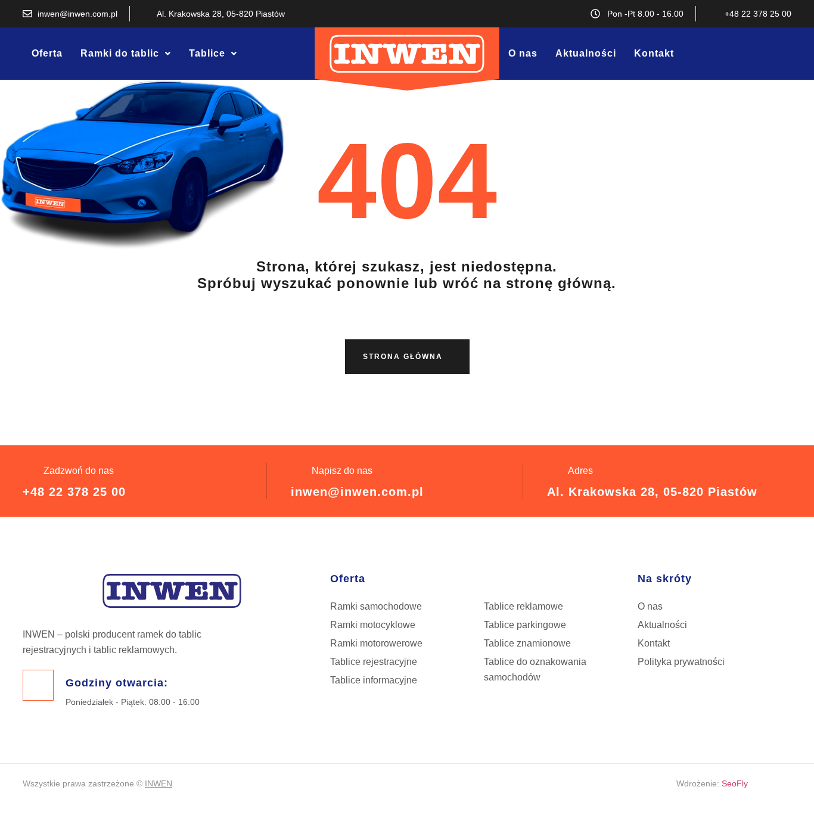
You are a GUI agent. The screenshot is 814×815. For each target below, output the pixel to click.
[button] (126, 53)
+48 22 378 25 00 (74, 491)
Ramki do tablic (119, 53)
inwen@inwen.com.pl (357, 491)
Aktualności (585, 53)
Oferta (47, 53)
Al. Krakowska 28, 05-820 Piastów (652, 491)
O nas (523, 53)
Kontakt (654, 53)
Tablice (207, 53)
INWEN (158, 783)
